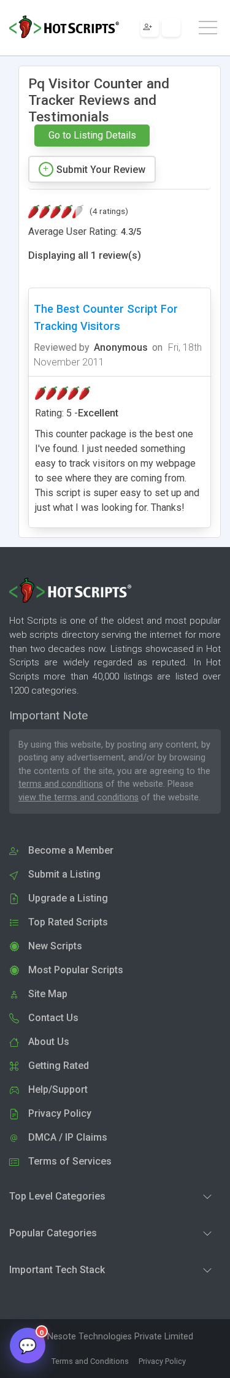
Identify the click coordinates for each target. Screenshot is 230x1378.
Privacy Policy (162, 1361)
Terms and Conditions (90, 1361)
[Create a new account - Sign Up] (149, 27)
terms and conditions (60, 784)
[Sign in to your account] (171, 27)
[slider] (55, 211)
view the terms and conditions (78, 797)
